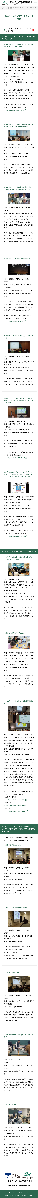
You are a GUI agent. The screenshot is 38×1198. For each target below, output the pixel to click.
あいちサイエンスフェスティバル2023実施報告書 (19, 30)
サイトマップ (12, 1192)
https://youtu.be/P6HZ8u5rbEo (14, 800)
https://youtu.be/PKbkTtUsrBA (14, 458)
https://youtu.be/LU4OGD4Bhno (15, 806)
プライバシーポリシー (23, 1192)
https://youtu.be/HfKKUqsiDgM (14, 536)
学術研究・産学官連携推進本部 (21, 3)
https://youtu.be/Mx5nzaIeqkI (14, 321)
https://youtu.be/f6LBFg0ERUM (14, 811)
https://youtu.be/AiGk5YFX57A (14, 110)
